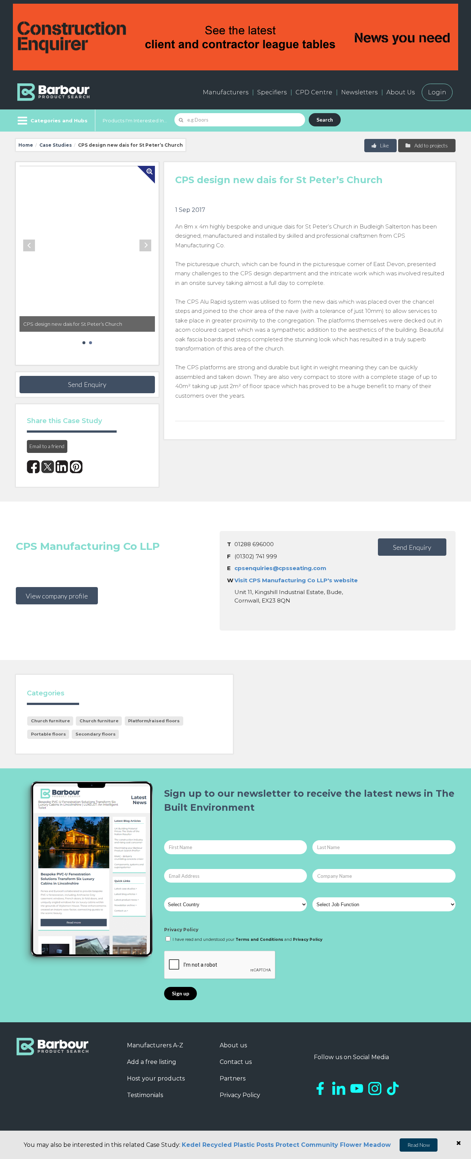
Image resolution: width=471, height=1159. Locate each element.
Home (25, 145)
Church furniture (50, 720)
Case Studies (55, 145)
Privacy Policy (181, 929)
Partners (232, 1078)
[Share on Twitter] (47, 466)
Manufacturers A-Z (155, 1045)
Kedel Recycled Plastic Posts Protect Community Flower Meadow (286, 1144)
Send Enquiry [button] (87, 384)
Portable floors (48, 734)
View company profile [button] (57, 596)
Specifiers (272, 92)
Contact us (236, 1061)
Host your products (156, 1078)
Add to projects (430, 145)
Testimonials (145, 1095)
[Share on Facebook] (33, 466)
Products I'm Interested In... (135, 120)
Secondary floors (95, 734)
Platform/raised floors (154, 720)
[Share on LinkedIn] (62, 466)
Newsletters (359, 92)
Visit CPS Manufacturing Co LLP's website (296, 580)
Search (324, 119)
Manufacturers (225, 92)
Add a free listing (151, 1061)
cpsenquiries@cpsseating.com (280, 568)
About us (233, 1045)
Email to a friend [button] (46, 446)
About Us (400, 92)
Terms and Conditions (259, 939)
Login (437, 92)
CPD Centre (313, 92)
